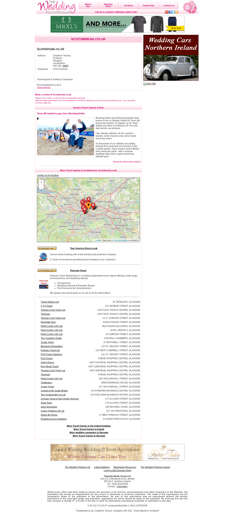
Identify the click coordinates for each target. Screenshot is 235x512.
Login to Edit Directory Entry (117, 470)
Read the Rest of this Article (127, 162)
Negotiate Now (48, 322)
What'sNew (88, 5)
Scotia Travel (47, 342)
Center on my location (48, 175)
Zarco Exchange (49, 407)
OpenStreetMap (121, 240)
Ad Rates (128, 5)
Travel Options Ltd (50, 302)
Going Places (47, 362)
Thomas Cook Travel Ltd (53, 310)
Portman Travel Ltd (50, 350)
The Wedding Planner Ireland (155, 467)
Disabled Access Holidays (54, 419)
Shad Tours (46, 403)
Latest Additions (102, 467)
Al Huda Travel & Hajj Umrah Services (60, 399)
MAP (65, 66)
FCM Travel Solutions (51, 354)
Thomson (45, 314)
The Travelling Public (51, 338)
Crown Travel (47, 386)
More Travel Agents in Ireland (89, 429)
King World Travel (50, 366)
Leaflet (98, 240)
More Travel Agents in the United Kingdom (89, 426)
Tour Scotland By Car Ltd (53, 394)
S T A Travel (47, 306)
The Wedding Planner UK (77, 467)
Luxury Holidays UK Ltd (52, 411)
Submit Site (148, 5)
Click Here (122, 486)
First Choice (47, 358)
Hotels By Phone (49, 415)
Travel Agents (43, 87)
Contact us (169, 5)
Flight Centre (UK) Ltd (51, 326)
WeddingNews (108, 5)
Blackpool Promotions (52, 346)
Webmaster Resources (124, 467)
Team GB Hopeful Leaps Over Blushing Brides (61, 113)
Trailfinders (46, 382)
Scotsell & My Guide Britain (54, 390)
